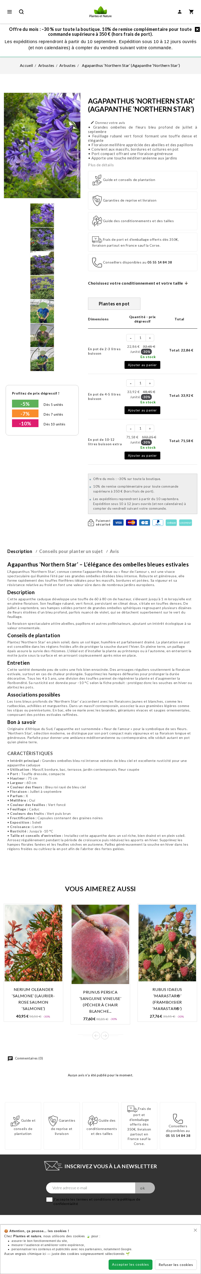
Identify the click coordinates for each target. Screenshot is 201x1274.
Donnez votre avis (107, 122)
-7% (25, 414)
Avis (114, 551)
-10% (25, 423)
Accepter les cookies (130, 1264)
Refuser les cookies (176, 1264)
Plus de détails (101, 165)
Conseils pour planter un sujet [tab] (71, 551)
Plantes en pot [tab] (114, 303)
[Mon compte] (180, 12)
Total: (181, 350)
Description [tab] (19, 551)
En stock (148, 357)
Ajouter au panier (142, 365)
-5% (25, 404)
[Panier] (191, 12)
